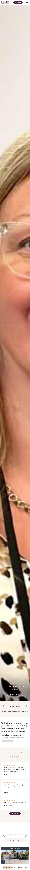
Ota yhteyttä (16, 695)
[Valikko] (27, 2)
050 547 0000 (16, 706)
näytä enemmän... (8, 741)
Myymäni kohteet (15, 840)
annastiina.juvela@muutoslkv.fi (16, 712)
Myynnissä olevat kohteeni (15, 835)
